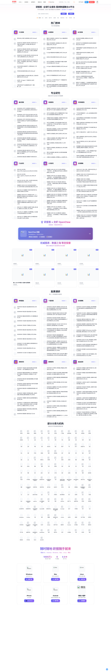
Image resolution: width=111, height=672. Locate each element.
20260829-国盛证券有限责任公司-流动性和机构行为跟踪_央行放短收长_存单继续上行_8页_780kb (27, 374)
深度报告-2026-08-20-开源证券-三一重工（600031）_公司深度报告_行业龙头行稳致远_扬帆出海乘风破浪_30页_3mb (57, 208)
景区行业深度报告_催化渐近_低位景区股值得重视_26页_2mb (57, 153)
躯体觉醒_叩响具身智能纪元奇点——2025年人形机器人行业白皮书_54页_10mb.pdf (86, 72)
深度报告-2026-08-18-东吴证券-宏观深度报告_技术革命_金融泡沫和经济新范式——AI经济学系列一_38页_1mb (86, 217)
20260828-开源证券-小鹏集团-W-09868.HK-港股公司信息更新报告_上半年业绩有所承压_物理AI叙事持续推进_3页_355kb (57, 349)
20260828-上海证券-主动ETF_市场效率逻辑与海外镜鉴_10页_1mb (86, 383)
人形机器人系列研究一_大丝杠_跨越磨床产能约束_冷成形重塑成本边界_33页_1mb (86, 151)
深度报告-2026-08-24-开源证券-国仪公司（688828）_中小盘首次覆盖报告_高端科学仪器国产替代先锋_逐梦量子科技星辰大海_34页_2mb (57, 190)
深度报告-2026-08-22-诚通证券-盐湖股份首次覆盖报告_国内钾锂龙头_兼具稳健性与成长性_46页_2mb (57, 202)
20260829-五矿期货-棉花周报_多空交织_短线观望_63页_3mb (57, 383)
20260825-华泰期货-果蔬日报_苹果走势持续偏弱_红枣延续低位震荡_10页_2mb (57, 392)
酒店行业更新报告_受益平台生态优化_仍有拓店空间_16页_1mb (86, 137)
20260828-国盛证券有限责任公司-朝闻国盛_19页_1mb (27, 316)
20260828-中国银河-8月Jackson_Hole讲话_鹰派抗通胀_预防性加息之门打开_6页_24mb (86, 331)
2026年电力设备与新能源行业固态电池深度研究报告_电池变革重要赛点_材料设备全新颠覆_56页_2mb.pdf (57, 86)
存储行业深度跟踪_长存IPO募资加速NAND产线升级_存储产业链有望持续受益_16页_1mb (86, 156)
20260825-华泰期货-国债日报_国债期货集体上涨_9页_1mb (27, 398)
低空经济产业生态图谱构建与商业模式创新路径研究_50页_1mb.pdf (86, 43)
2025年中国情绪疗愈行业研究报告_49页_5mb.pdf (55, 48)
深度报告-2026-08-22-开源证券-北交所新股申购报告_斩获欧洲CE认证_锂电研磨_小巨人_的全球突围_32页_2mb (57, 196)
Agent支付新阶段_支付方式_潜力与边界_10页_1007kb (86, 142)
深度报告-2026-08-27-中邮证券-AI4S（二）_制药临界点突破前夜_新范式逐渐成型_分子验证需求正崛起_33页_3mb (27, 196)
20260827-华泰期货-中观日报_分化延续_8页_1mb (57, 402)
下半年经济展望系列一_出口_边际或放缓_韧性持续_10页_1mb (86, 113)
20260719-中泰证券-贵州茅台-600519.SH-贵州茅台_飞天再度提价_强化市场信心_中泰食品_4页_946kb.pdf (27, 61)
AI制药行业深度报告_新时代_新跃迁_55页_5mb (57, 133)
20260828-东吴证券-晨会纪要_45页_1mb (26, 348)
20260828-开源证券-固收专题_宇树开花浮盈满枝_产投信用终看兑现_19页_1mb (27, 384)
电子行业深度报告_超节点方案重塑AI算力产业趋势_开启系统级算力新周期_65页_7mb (57, 113)
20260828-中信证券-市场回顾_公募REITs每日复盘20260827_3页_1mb (86, 378)
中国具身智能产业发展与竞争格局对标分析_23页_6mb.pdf (86, 48)
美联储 (54, 17)
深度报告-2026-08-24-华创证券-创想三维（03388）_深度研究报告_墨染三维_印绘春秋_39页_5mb (57, 183)
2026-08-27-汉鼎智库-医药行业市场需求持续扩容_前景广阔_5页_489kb (27, 217)
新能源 (74, 17)
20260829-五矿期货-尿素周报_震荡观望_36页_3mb (57, 411)
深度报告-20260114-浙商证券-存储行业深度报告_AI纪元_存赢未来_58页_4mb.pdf (86, 67)
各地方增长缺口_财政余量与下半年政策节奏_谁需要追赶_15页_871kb (86, 128)
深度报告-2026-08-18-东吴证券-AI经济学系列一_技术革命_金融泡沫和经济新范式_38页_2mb (86, 211)
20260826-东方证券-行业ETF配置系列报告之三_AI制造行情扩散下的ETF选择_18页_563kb (86, 403)
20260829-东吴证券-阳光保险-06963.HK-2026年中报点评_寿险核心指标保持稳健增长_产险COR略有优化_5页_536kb (57, 319)
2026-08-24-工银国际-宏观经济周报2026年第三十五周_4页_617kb (86, 186)
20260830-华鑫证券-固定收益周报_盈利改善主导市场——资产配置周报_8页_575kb (27, 368)
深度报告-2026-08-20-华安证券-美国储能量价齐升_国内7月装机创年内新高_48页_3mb (86, 190)
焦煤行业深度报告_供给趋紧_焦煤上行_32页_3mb (56, 143)
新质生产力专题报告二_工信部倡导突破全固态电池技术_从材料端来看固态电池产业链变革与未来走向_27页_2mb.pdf (86, 84)
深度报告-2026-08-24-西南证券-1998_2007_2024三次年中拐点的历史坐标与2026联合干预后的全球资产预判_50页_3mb (86, 180)
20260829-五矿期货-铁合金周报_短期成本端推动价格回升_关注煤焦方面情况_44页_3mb (57, 373)
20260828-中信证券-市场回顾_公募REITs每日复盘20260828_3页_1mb (86, 387)
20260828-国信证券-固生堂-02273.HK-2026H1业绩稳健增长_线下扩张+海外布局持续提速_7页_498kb (27, 152)
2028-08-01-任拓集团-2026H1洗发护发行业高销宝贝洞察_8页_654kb (27, 190)
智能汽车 (50, 17)
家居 (58, 17)
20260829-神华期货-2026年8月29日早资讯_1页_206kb (86, 350)
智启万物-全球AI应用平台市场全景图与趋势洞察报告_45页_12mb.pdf (86, 62)
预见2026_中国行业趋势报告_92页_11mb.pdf (27, 38)
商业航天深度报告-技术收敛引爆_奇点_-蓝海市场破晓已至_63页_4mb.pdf (27, 76)
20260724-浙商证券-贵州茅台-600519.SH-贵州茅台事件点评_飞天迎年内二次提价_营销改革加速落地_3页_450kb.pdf (27, 50)
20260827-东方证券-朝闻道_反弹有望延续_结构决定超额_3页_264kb (27, 344)
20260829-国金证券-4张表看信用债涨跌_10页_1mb (27, 389)
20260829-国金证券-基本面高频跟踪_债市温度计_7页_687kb (27, 379)
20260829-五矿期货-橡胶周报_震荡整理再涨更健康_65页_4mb (57, 378)
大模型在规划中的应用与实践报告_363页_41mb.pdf (85, 53)
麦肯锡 (46, 17)
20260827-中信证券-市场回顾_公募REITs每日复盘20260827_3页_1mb (86, 408)
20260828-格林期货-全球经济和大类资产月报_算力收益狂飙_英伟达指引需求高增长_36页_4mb (86, 325)
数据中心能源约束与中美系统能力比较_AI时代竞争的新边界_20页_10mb (86, 123)
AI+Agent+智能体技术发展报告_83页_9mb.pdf (57, 66)
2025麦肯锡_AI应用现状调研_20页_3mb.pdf (56, 71)
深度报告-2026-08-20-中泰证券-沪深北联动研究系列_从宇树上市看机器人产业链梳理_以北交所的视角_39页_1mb (86, 196)
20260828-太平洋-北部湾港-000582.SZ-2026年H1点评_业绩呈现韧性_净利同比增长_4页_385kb (27, 110)
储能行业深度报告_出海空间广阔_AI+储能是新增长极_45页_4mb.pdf (57, 39)
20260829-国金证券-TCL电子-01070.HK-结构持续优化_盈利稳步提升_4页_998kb (57, 324)
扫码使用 (82, 600)
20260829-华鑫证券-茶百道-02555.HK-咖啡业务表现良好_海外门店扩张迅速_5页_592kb (57, 313)
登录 (86, 2)
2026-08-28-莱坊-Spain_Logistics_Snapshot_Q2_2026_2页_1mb (26, 176)
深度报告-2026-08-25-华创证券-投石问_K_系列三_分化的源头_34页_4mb (86, 175)
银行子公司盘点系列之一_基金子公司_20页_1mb (86, 132)
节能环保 (70, 17)
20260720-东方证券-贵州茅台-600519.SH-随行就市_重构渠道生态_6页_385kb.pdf (27, 56)
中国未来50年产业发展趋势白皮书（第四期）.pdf (26, 85)
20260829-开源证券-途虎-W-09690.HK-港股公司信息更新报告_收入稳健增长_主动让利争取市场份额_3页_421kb (57, 330)
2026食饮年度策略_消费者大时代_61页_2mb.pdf (84, 39)
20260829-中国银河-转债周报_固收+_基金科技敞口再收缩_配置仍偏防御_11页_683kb (27, 394)
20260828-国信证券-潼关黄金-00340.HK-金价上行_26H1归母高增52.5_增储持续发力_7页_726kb (27, 146)
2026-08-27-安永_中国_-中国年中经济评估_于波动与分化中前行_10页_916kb (86, 170)
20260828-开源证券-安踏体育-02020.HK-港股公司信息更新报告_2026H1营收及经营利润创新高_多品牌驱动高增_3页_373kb (57, 308)
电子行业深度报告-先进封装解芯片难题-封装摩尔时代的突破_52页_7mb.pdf (57, 62)
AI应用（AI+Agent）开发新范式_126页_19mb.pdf (25, 81)
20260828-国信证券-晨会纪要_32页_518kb (26, 329)
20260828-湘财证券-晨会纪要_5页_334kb (26, 338)
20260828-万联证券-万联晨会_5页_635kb (26, 325)
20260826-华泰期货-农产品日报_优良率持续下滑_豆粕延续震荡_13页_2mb (57, 387)
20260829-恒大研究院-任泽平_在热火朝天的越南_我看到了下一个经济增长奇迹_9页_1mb (86, 335)
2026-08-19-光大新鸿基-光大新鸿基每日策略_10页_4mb (86, 206)
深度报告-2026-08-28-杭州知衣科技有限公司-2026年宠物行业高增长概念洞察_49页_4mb (27, 186)
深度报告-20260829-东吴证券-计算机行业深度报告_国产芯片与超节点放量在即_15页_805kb (57, 109)
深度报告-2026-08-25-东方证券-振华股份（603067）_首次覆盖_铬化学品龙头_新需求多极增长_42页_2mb (57, 171)
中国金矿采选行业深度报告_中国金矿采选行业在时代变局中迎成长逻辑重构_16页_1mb (57, 118)
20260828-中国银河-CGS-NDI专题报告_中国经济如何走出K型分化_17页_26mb (86, 354)
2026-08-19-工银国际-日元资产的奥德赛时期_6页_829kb (86, 201)
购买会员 (92, 2)
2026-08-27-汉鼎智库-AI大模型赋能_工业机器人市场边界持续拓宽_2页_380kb (27, 212)
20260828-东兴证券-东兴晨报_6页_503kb (26, 352)
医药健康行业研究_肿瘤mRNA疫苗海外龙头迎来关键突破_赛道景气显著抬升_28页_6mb (86, 147)
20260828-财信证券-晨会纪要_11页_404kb (26, 311)
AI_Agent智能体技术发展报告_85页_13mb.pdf (57, 52)
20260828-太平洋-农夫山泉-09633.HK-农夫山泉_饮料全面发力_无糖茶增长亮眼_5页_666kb (27, 115)
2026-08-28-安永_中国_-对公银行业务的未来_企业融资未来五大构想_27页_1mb (27, 181)
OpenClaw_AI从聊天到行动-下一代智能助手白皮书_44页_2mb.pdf (57, 80)
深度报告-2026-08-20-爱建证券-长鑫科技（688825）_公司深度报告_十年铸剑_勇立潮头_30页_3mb (57, 214)
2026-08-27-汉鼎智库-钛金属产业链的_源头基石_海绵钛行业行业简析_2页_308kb (27, 208)
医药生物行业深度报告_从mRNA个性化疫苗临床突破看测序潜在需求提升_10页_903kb (57, 129)
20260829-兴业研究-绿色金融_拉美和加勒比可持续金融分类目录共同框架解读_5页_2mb (86, 345)
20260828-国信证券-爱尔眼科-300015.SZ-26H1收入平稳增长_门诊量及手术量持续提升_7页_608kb (27, 139)
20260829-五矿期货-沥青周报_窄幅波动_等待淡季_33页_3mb (57, 368)
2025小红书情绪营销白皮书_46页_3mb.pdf (56, 75)
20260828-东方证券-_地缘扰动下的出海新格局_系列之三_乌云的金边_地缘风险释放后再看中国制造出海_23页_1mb (86, 314)
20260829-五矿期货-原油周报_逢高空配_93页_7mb (57, 397)
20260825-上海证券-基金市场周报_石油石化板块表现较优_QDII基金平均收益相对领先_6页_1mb (86, 393)
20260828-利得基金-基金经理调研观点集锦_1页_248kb (86, 373)
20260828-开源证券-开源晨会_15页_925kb (26, 334)
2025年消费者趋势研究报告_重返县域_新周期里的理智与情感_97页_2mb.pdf (86, 58)
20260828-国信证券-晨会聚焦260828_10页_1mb (27, 307)
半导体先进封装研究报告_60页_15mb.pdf (26, 71)
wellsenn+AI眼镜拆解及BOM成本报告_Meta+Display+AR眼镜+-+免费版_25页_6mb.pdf (85, 78)
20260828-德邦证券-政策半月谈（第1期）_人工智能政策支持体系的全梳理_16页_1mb (86, 320)
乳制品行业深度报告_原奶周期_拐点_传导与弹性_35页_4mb (57, 148)
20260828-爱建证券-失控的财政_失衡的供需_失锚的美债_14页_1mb (27, 409)
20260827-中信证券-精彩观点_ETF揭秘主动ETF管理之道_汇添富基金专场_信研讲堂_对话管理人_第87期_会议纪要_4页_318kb (86, 414)
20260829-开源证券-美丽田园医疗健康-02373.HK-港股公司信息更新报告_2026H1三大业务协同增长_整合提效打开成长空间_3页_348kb (57, 336)
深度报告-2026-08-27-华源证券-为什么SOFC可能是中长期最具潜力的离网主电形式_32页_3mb (27, 202)
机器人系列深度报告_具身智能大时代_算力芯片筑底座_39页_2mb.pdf (57, 43)
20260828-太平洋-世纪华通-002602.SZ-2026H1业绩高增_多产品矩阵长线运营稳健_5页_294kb (27, 121)
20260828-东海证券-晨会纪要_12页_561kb (26, 320)
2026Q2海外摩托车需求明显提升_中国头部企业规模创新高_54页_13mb (86, 109)
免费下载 (29, 579)
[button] (97, 2)
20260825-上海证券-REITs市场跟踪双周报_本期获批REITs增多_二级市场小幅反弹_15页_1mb (86, 398)
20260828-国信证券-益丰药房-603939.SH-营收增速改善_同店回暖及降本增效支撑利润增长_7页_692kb (27, 133)
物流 (66, 17)
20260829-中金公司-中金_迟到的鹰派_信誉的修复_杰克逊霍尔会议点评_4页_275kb (86, 340)
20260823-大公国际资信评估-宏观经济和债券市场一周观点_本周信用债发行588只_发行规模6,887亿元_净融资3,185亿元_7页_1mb (27, 404)
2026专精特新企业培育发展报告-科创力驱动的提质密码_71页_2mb (86, 118)
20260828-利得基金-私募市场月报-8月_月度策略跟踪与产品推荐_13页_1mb (86, 368)
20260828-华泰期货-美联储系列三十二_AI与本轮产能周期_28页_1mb (57, 416)
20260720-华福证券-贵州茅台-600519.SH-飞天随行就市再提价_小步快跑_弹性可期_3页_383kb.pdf (27, 44)
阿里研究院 (62, 17)
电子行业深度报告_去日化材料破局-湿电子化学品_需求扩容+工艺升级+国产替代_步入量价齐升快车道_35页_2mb (57, 124)
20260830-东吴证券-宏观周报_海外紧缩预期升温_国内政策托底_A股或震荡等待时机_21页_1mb (86, 308)
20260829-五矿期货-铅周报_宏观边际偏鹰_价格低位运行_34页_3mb (57, 406)
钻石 (42, 17)
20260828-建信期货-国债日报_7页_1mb (26, 413)
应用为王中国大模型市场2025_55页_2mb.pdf (56, 57)
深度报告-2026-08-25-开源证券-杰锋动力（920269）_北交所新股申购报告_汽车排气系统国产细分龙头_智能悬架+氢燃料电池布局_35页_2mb (57, 177)
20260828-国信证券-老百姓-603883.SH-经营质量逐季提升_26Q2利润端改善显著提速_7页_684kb (27, 127)
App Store (29, 600)
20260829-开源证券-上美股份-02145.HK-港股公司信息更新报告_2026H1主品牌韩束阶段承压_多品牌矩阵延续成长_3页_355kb (57, 343)
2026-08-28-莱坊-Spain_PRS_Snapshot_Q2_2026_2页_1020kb (27, 170)
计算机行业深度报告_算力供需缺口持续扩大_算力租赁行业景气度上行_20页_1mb (57, 138)
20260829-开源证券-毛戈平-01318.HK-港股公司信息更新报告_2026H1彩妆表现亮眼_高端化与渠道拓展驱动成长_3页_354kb (57, 355)
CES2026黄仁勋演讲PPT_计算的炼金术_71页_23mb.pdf (27, 67)
